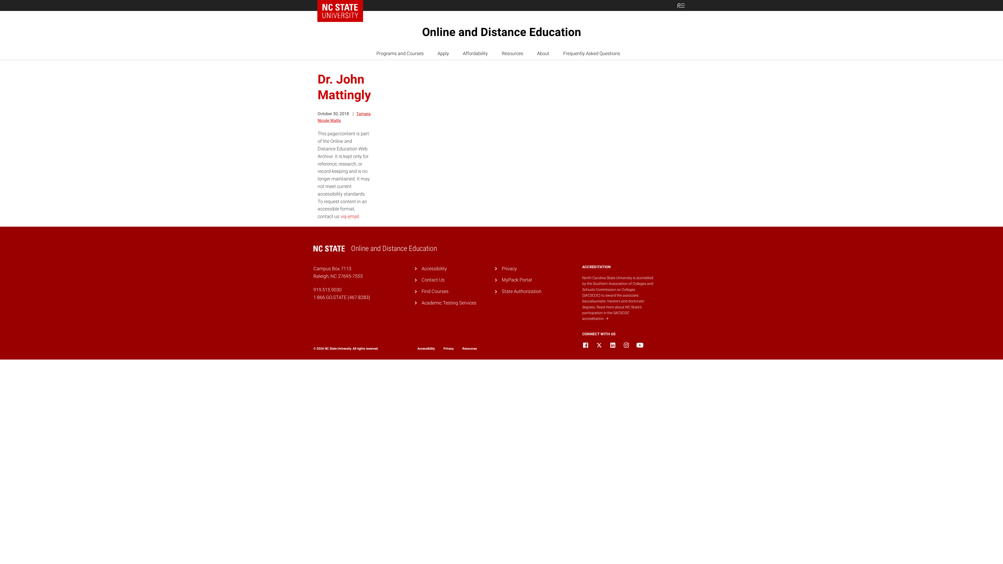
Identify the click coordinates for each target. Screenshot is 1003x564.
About (543, 53)
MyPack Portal (517, 280)
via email (350, 216)
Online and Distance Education (501, 32)
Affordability (475, 53)
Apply (443, 53)
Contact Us (433, 280)
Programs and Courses (400, 53)
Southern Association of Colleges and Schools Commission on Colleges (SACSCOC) (617, 289)
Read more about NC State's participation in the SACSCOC (612, 313)
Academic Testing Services (449, 303)
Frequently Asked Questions (591, 53)
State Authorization (521, 291)
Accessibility (434, 268)
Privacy (509, 268)
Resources (512, 53)
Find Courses (435, 291)
